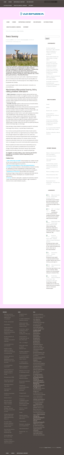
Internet (31, 5)
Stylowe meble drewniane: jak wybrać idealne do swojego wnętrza (52, 58)
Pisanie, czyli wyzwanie (9, 321)
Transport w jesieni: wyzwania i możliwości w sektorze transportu (9, 441)
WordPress (59, 447)
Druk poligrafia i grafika (20, 5)
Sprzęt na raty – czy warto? (52, 110)
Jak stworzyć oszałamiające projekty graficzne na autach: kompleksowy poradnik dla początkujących (24, 402)
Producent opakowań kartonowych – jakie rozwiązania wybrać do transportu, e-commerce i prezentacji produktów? (53, 51)
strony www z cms (38, 401)
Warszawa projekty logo (39, 427)
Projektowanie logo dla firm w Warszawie (38, 371)
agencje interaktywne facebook (37, 320)
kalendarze (36, 332)
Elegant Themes (48, 447)
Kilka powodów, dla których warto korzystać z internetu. (52, 196)
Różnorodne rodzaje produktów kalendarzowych (23, 347)
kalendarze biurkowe (36, 334)
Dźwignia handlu (22, 393)
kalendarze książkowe (36, 337)
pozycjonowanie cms (39, 352)
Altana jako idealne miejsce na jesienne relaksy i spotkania (8, 402)
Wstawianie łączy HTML (9, 377)
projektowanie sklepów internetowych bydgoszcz (38, 384)
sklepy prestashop (39, 399)
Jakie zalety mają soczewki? (14, 160)
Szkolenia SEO (37, 405)
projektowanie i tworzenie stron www (37, 368)
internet (37, 330)
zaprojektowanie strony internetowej (38, 434)
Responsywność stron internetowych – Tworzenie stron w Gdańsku (53, 182)
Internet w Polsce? (8, 397)
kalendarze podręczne (36, 340)
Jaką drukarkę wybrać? (24, 428)
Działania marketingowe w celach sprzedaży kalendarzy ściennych (24, 377)
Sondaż (47, 104)
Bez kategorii (30, 1)
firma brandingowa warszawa (37, 325)
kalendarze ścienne (36, 343)
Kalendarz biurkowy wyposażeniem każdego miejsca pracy (24, 417)
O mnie (10, 1)
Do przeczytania (8, 5)
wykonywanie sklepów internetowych (38, 430)
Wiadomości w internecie (13, 171)
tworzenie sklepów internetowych (39, 416)
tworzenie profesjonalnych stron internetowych (38, 411)
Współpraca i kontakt (19, 1)
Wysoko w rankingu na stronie (52, 171)
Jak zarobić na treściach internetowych (51, 254)
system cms (36, 402)
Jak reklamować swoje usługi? (52, 177)
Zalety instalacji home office (52, 174)
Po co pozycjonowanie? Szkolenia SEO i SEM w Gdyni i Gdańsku (24, 357)
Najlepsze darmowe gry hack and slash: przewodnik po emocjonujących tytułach (53, 77)
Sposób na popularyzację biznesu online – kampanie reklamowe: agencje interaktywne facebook (53, 238)
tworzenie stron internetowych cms (38, 421)
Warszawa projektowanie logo (38, 424)
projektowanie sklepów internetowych (38, 379)
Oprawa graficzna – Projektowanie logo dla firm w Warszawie (52, 115)
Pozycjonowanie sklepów (39, 357)
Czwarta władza (22, 421)
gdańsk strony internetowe (38, 328)
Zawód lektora (7, 324)
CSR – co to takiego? (55, 209)
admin (11, 39)
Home (5, 1)
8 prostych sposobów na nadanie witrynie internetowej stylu (9, 431)
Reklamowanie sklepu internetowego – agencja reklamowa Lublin (53, 223)
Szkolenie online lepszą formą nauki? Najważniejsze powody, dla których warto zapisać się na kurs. (9, 359)
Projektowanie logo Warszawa (38, 375)
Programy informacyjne (24, 396)
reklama (34, 396)
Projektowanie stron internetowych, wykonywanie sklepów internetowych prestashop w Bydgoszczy (9, 330)
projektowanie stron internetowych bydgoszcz (39, 389)
